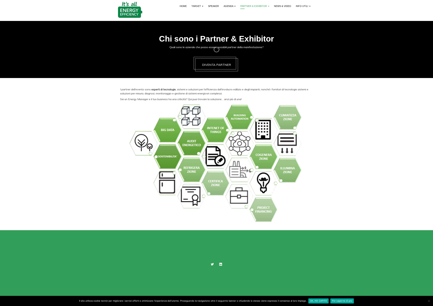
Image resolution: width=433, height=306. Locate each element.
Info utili (302, 6)
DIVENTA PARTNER (216, 65)
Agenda (229, 6)
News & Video (282, 6)
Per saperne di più (342, 300)
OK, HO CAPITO (318, 300)
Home (183, 6)
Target (196, 6)
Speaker (213, 6)
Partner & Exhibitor (254, 6)
